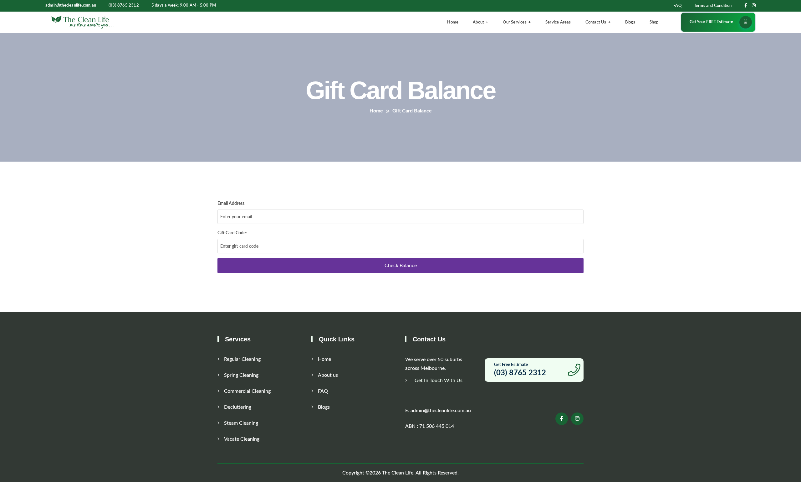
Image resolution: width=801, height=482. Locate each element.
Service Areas (558, 22)
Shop (654, 22)
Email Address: (231, 203)
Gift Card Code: (232, 233)
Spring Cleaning (241, 375)
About (478, 22)
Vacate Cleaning (241, 439)
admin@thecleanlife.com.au (70, 5)
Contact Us (595, 22)
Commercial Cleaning (247, 391)
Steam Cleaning (241, 423)
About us (328, 375)
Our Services (514, 22)
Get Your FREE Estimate (711, 22)
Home (452, 22)
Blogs (630, 22)
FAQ (677, 6)
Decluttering (237, 407)
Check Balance (401, 265)
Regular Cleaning (242, 359)
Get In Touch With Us (437, 380)
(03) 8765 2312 (124, 5)
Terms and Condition (713, 6)
